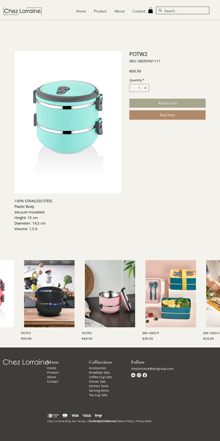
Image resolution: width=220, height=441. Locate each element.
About (51, 377)
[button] (150, 10)
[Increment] (145, 88)
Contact (52, 381)
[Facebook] (145, 375)
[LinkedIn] (133, 375)
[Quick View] (49, 293)
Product (53, 372)
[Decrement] (132, 88)
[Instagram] (139, 375)
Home (19, 35)
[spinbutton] (139, 88)
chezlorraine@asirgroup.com (152, 369)
